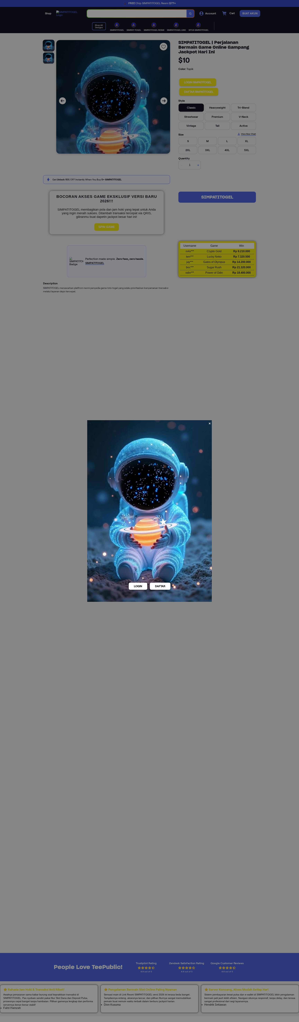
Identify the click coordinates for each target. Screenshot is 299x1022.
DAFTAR (160, 586)
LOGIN (138, 586)
